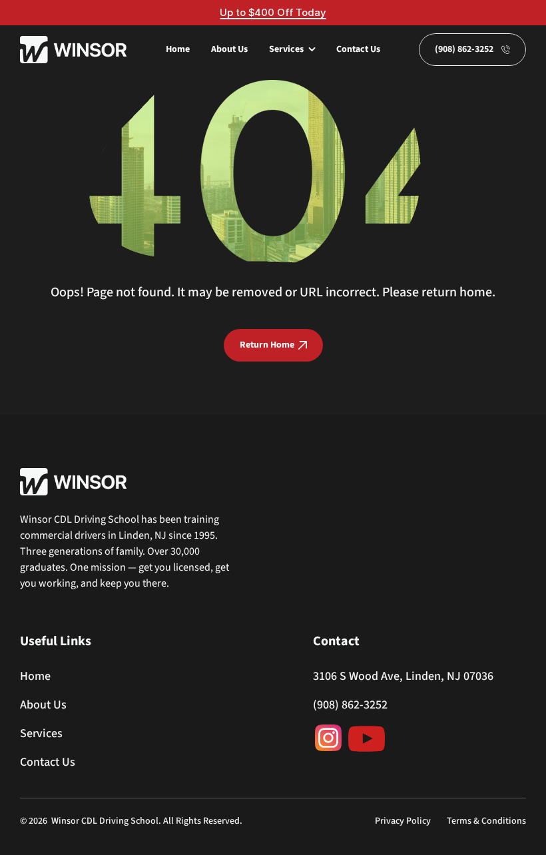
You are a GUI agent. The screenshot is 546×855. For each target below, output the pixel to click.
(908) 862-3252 (350, 705)
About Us (229, 49)
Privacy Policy (403, 821)
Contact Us (358, 49)
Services (41, 733)
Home (178, 49)
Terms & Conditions (486, 821)
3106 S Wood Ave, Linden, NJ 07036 (403, 676)
